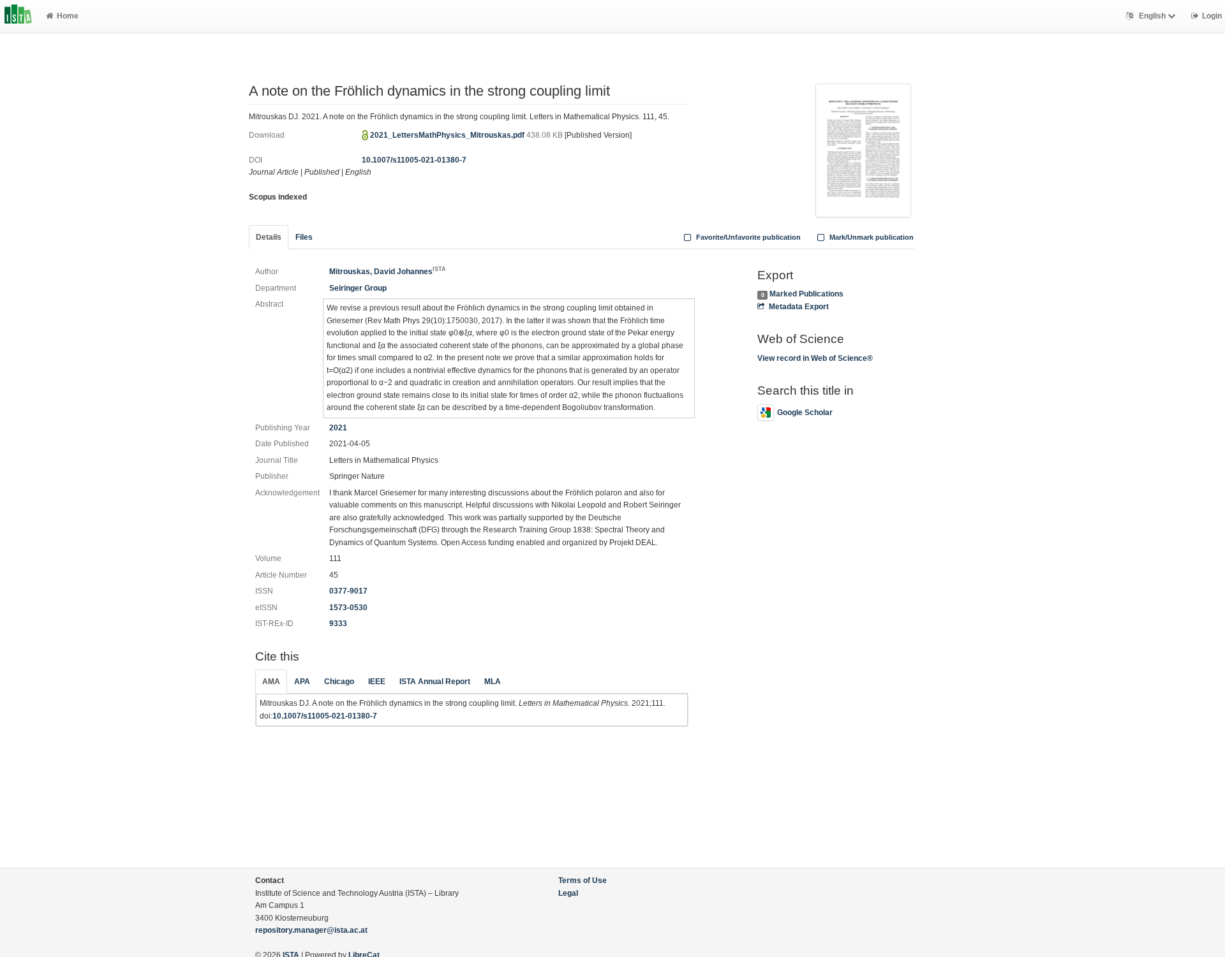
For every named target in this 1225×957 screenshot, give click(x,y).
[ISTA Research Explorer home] (18, 16)
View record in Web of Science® (815, 358)
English (1152, 15)
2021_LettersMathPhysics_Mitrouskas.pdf (448, 135)
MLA (492, 681)
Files (304, 237)
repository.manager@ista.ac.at (311, 930)
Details (268, 237)
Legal (568, 893)
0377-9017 (348, 591)
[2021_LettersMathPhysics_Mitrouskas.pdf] (863, 149)
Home (67, 15)
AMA (271, 681)
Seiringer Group (358, 288)
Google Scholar (805, 412)
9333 (338, 623)
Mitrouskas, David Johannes (387, 271)
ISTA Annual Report (434, 681)
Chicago (339, 681)
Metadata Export (798, 306)
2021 (338, 427)
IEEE (376, 681)
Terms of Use (582, 880)
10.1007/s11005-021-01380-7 (414, 160)
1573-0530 (348, 607)
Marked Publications (806, 293)
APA (302, 681)
